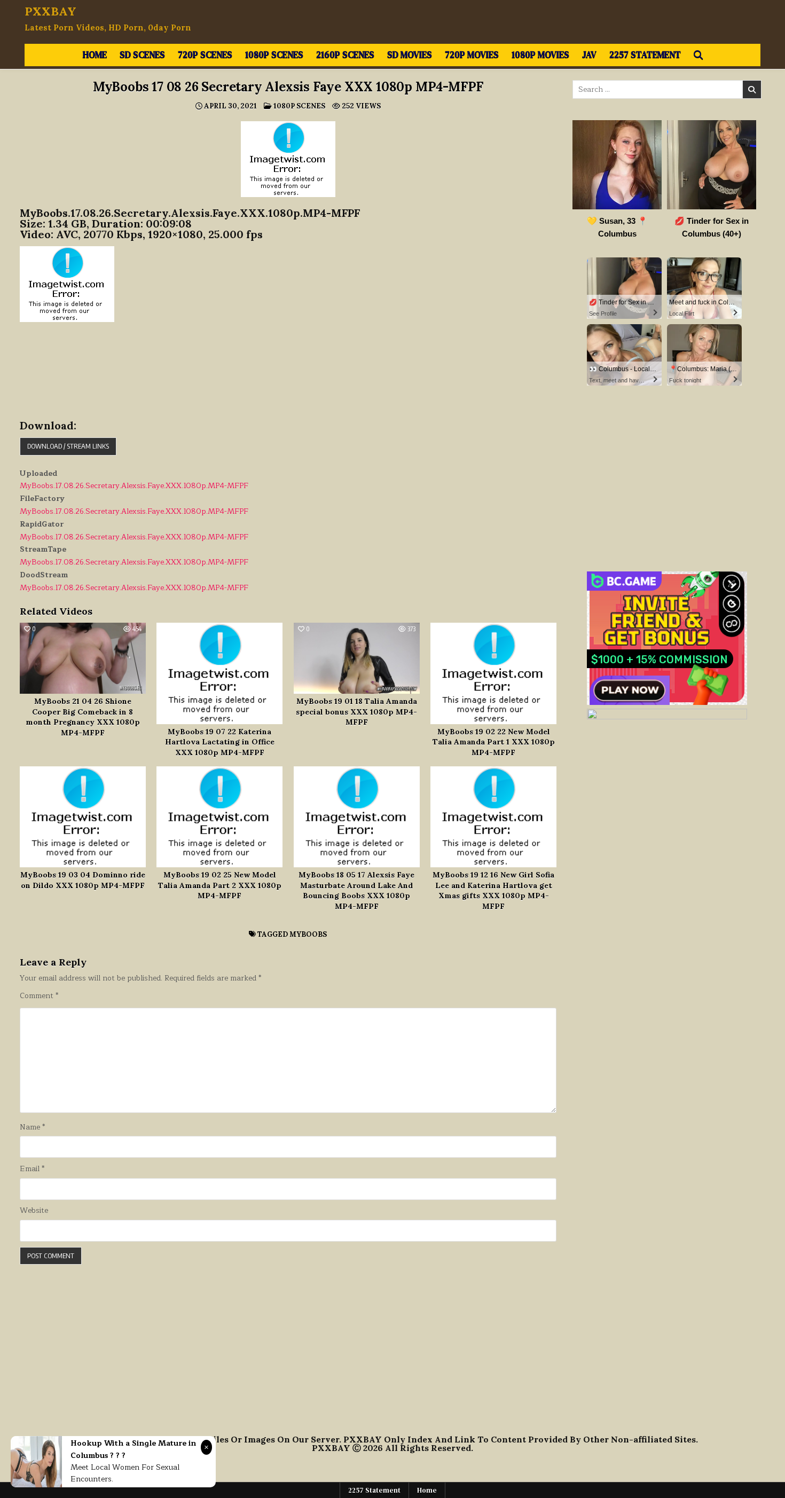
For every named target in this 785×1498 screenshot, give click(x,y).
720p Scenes (205, 54)
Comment (39, 996)
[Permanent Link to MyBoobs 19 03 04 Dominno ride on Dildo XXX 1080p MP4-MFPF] (83, 817)
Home (95, 54)
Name (32, 1127)
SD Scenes (142, 54)
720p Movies (472, 54)
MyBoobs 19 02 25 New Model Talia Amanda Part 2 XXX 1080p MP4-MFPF (219, 885)
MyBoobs (308, 934)
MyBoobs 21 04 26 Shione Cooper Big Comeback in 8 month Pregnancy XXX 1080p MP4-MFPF (83, 717)
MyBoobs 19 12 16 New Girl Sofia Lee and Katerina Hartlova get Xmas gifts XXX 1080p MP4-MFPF (493, 890)
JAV (589, 54)
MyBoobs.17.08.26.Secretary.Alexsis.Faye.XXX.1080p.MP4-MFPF (134, 486)
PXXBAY (50, 11)
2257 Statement (645, 54)
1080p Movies (540, 54)
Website (34, 1211)
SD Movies (409, 54)
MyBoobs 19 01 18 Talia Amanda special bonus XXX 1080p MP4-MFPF (356, 711)
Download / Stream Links (68, 446)
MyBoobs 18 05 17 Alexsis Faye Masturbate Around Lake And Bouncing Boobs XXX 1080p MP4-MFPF (356, 890)
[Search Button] (698, 55)
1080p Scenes (274, 54)
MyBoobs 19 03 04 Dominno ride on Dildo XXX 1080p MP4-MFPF (82, 880)
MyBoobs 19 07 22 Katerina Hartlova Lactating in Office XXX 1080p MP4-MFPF (219, 742)
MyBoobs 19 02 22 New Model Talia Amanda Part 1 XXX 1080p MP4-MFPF (494, 742)
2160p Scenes (345, 54)
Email (32, 1169)
